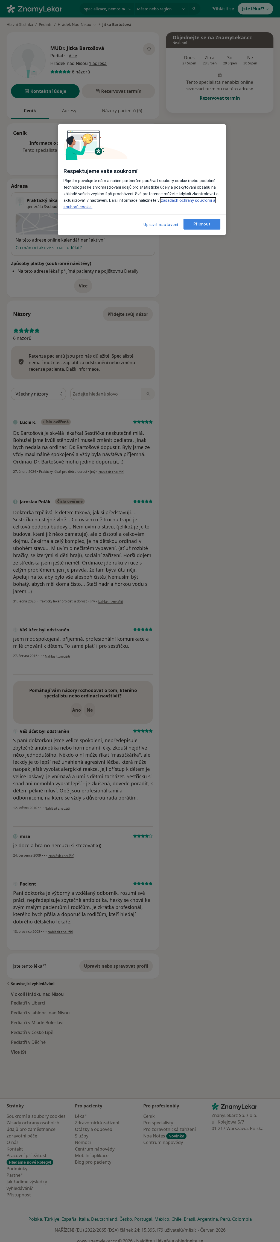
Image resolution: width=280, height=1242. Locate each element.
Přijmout (202, 224)
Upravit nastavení (161, 224)
